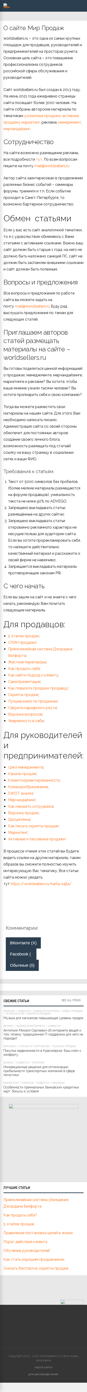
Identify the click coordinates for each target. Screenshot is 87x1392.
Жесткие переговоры (27, 662)
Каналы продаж (22, 774)
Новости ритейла (46, 1011)
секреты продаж (39, 1013)
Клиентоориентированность (34, 780)
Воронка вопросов (25, 714)
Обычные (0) (22, 965)
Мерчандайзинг (21, 800)
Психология (15, 1013)
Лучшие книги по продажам (32, 701)
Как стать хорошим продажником (33, 1259)
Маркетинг (17, 832)
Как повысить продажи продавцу (38, 688)
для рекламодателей (43, 1374)
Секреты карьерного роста (32, 708)
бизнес (8, 1026)
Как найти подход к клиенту (33, 675)
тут (39, 159)
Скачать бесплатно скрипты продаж (36, 1268)
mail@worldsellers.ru (51, 166)
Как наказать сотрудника (30, 806)
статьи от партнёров (34, 1046)
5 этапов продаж (23, 636)
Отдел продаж (72, 1011)
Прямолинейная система (30, 649)
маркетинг (30, 122)
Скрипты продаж (23, 695)
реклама (9, 1046)
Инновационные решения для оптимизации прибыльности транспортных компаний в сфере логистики (39, 1071)
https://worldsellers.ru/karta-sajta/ (41, 884)
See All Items (71, 1000)
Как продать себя (24, 668)
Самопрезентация (24, 681)
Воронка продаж (23, 813)
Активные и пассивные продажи (36, 839)
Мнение (9, 1011)
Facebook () (23, 954)
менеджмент (69, 122)
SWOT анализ (20, 793)
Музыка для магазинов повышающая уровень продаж (43, 1018)
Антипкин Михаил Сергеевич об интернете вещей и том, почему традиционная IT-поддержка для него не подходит (43, 1034)
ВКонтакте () (23, 943)
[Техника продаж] (6, 7)
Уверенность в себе (26, 721)
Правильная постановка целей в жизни (38, 1233)
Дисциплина (19, 819)
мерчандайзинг (16, 129)
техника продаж (64, 1046)
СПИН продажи (22, 642)
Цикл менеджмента (25, 767)
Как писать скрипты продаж (33, 826)
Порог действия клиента (25, 1242)
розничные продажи (43, 116)
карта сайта (43, 1367)
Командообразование (28, 787)
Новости (24, 1011)
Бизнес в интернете (30, 1026)
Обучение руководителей (26, 1250)
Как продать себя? (20, 1215)
